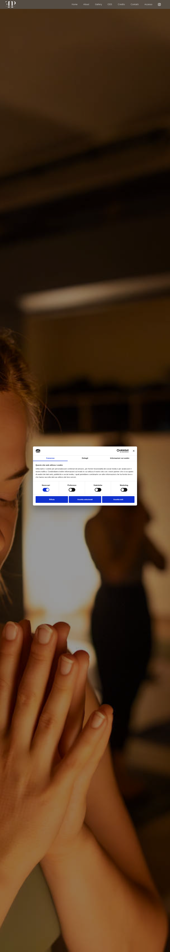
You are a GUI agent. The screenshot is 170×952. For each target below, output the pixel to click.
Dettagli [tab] (85, 458)
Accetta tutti (118, 499)
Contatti (135, 4)
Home (74, 4)
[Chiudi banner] (133, 451)
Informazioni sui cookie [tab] (119, 458)
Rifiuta (51, 499)
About (86, 4)
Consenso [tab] (50, 458)
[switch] (72, 490)
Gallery (98, 4)
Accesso (148, 4)
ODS (110, 4)
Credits (121, 4)
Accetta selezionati (85, 499)
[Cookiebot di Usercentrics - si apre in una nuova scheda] (118, 451)
